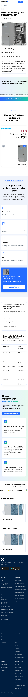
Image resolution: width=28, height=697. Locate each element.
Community (17, 651)
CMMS (2, 580)
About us (3, 633)
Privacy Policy (18, 673)
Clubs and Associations (20, 586)
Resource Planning (5, 624)
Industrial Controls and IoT (6, 588)
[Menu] (26, 2)
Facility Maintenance (6, 606)
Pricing (14, 562)
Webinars (17, 648)
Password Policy (19, 676)
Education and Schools (20, 589)
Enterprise (9, 562)
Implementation (4, 667)
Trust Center (18, 667)
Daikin (5, 5)
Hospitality (17, 601)
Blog (16, 642)
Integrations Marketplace (7, 592)
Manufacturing (18, 580)
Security (17, 664)
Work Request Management (4, 620)
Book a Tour (4, 564)
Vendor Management (6, 627)
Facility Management (20, 598)
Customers (3, 562)
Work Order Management (7, 612)
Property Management (20, 592)
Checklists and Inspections (4, 603)
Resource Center (19, 636)
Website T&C (18, 688)
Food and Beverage (19, 583)
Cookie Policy (18, 679)
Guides (16, 645)
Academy (17, 639)
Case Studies (18, 633)
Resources (20, 562)
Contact (3, 670)
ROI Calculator (18, 654)
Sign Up (21, 1)
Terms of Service (19, 670)
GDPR (16, 682)
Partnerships (4, 639)
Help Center (4, 664)
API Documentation (19, 657)
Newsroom (3, 642)
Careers (3, 636)
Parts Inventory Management (4, 598)
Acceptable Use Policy (20, 685)
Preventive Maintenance (7, 609)
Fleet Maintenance (19, 595)
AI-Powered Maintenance (4, 616)
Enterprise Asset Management (5, 584)
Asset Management (5, 594)
